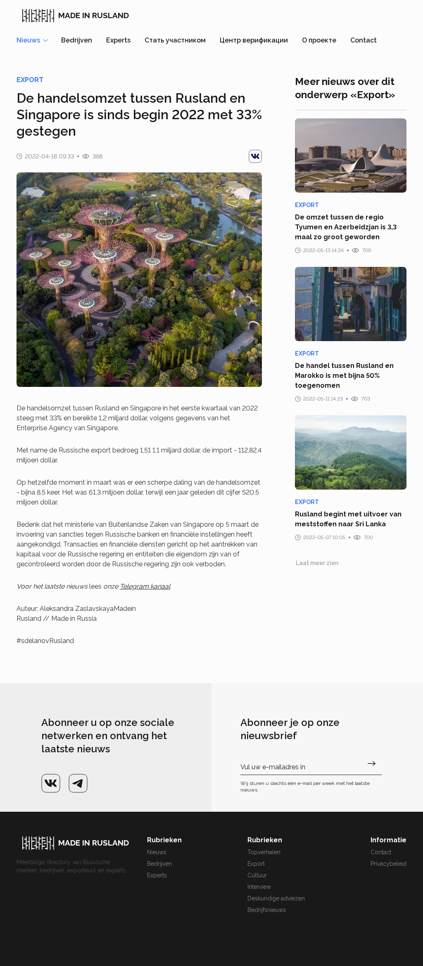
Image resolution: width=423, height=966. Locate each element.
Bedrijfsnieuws (266, 910)
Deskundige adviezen (276, 898)
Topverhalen (263, 852)
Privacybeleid (388, 863)
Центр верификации (254, 40)
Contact (363, 40)
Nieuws (156, 852)
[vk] (255, 156)
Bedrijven (76, 40)
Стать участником (175, 40)
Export (256, 863)
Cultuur (257, 875)
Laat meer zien (317, 563)
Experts (118, 40)
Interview (259, 887)
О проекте (319, 40)
